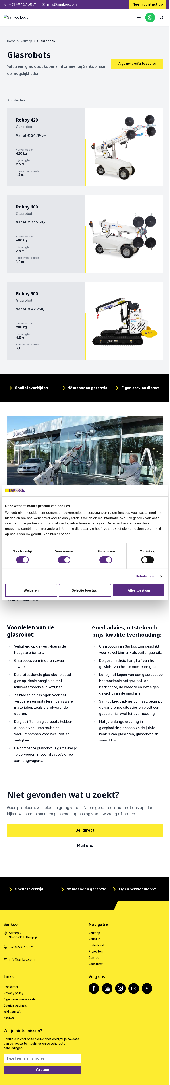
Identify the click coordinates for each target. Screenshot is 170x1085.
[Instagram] (120, 988)
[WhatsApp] (150, 17)
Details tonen (146, 576)
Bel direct (85, 830)
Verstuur (43, 1070)
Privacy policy (13, 993)
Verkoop (26, 41)
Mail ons (85, 845)
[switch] (64, 559)
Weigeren (31, 590)
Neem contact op (148, 4)
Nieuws (9, 1018)
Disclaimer (11, 987)
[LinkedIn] (107, 988)
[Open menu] (138, 17)
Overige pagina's (15, 1005)
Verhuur (94, 939)
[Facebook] (94, 988)
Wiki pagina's (12, 1012)
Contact (95, 958)
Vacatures (96, 964)
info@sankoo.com (62, 4)
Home (11, 41)
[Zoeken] (161, 17)
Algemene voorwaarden (20, 999)
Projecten (96, 951)
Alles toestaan (139, 590)
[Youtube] (133, 988)
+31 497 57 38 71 (23, 4)
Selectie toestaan (85, 590)
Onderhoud (96, 945)
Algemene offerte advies (137, 64)
